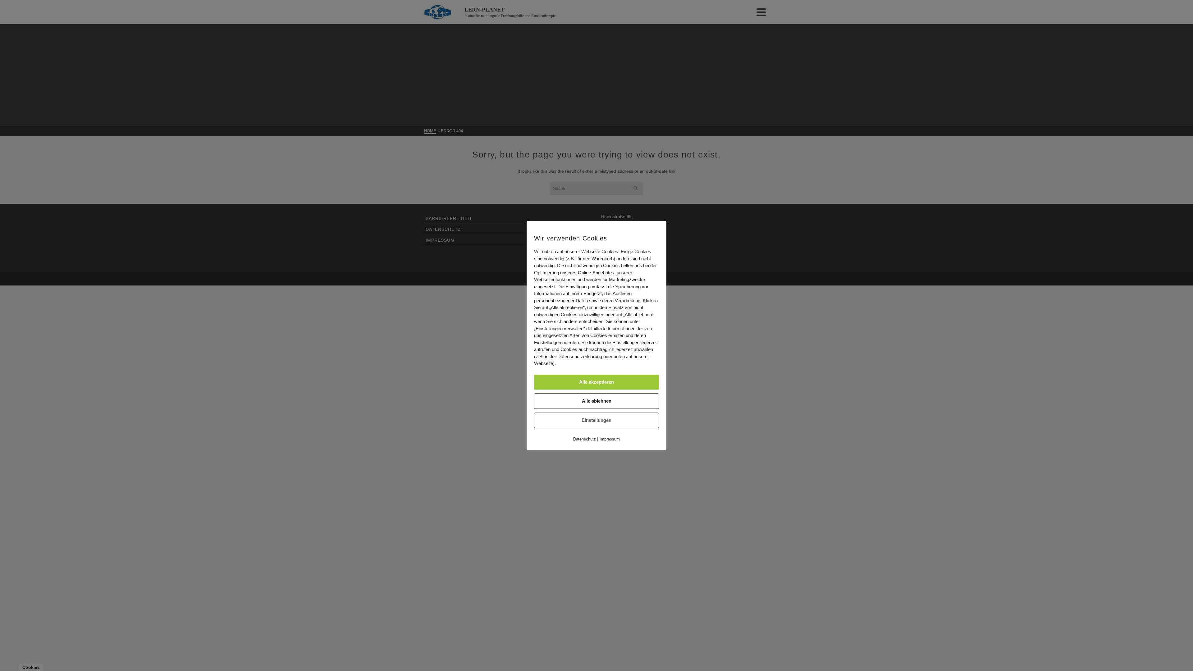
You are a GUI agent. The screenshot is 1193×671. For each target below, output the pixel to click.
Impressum (610, 439)
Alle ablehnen (596, 401)
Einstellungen (596, 420)
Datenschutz (584, 439)
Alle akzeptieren (596, 382)
